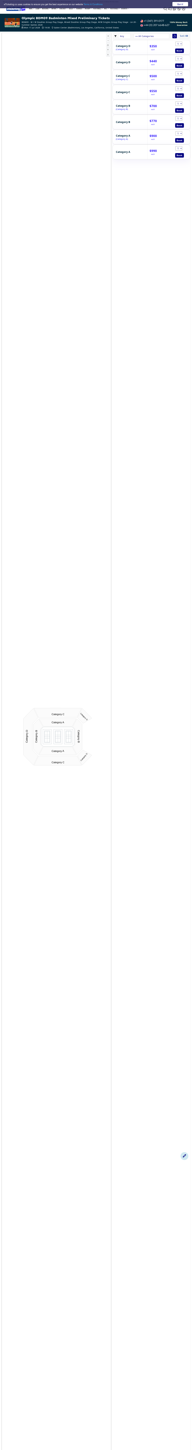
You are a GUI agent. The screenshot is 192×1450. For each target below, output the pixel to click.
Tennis (79, 9)
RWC (31, 9)
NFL (105, 9)
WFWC (54, 9)
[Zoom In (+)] (108, 36)
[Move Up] (108, 50)
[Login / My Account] (183, 8)
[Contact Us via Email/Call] (179, 8)
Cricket (62, 9)
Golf (71, 9)
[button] (165, 8)
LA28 (37, 9)
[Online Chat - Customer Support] (169, 8)
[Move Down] (108, 54)
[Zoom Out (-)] (108, 41)
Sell (182, 35)
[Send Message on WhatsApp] (174, 8)
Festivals (114, 9)
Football (97, 9)
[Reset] (108, 45)
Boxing (45, 9)
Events (124, 9)
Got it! (180, 4)
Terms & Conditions (93, 4)
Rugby (87, 9)
